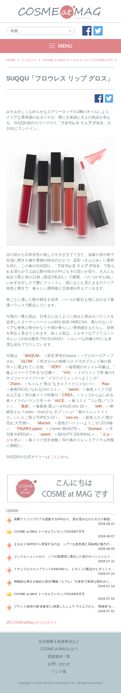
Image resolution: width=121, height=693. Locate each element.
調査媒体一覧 (59, 656)
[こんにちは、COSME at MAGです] (60, 502)
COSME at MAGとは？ (59, 649)
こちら (55, 457)
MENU (60, 46)
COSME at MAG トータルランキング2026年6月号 (49, 594)
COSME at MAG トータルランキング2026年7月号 (49, 531)
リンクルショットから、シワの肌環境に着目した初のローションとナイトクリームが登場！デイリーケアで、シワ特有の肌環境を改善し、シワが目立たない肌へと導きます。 (64, 556)
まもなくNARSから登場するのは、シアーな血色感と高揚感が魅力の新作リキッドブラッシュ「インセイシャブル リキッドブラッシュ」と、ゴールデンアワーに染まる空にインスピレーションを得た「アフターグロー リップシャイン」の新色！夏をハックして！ (64, 544)
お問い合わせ (59, 664)
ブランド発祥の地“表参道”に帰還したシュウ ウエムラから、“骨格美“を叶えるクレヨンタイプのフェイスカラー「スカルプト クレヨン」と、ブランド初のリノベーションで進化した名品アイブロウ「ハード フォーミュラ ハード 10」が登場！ (64, 606)
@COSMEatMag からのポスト (31, 622)
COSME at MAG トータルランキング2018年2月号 (77, 60)
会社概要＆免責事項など (58, 641)
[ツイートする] (98, 31)
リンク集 (59, 671)
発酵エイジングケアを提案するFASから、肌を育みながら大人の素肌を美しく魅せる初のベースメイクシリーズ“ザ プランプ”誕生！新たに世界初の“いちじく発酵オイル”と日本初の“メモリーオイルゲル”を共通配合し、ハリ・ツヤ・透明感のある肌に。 (64, 519)
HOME (11, 60)
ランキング (29, 60)
